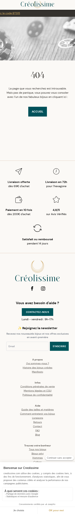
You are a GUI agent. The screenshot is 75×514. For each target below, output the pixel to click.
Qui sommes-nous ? (37, 363)
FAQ (37, 430)
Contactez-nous (37, 312)
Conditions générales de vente (37, 386)
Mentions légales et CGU (37, 390)
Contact (37, 426)
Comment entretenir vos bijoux (37, 413)
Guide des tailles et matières (37, 409)
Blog (37, 434)
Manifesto (37, 371)
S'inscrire (59, 346)
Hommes (37, 457)
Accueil (37, 111)
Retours (37, 422)
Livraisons (37, 417)
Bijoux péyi (38, 453)
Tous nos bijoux (37, 449)
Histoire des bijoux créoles (37, 367)
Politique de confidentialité (37, 394)
